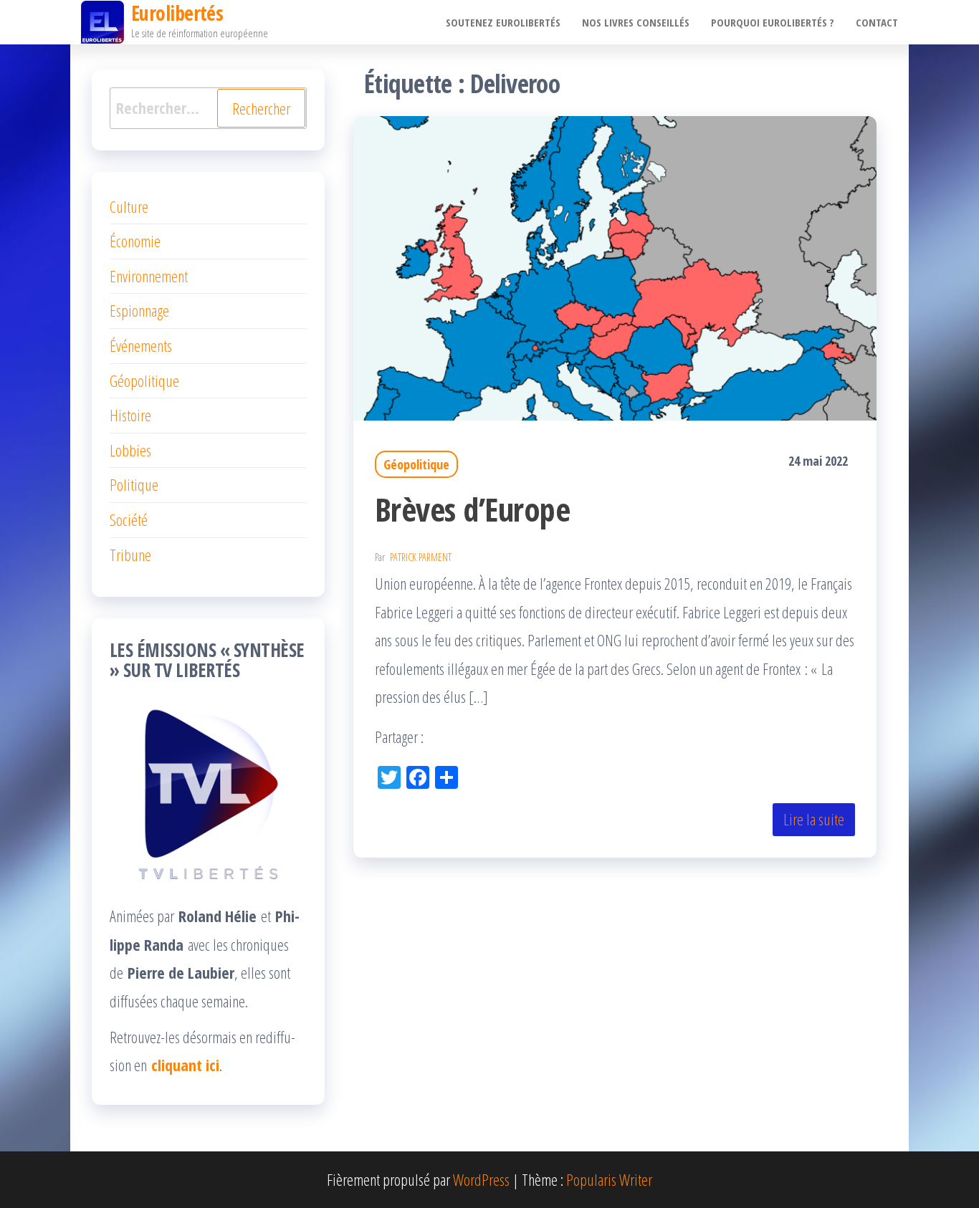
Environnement (149, 276)
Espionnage (139, 310)
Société (129, 519)
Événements (141, 345)
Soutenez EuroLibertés (503, 22)
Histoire (130, 415)
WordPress (481, 1179)
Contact (877, 22)
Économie (135, 240)
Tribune (130, 554)
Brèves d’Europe (472, 509)
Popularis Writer (609, 1179)
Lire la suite (813, 819)
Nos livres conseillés (635, 22)
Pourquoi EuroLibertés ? (772, 22)
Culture (129, 206)
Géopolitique (416, 464)
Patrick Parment (421, 557)
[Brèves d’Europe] (615, 266)
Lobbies (130, 450)
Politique (134, 484)
